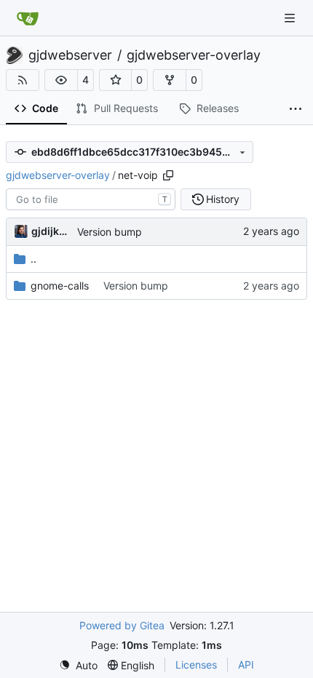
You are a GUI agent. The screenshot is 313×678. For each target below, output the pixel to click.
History (222, 199)
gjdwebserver (70, 55)
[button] (61, 80)
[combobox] (90, 199)
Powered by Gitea (122, 625)
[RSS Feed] (22, 80)
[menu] (78, 665)
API (246, 664)
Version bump (109, 232)
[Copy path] (168, 175)
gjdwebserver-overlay (194, 55)
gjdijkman (51, 231)
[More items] (295, 109)
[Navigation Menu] (291, 18)
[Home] (27, 18)
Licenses (196, 664)
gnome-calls (60, 285)
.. (33, 258)
